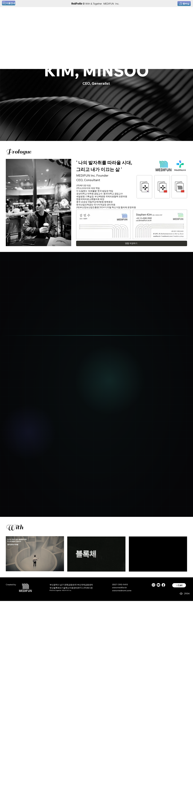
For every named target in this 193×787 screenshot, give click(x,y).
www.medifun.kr (119, 587)
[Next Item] (64, 202)
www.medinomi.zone (121, 590)
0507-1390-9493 (120, 584)
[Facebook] (163, 585)
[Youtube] (158, 585)
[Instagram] (153, 585)
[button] (120, 568)
